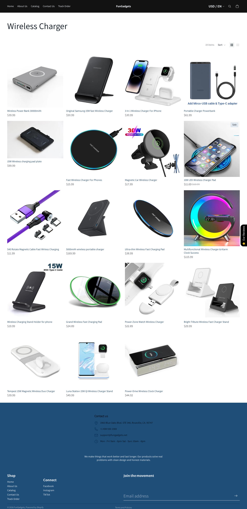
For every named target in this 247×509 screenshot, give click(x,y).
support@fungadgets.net (113, 435)
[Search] (230, 6)
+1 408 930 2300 (108, 428)
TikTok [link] (46, 494)
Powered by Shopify (35, 507)
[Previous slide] (12, 80)
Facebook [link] (48, 486)
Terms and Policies (123, 507)
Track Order (13, 499)
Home (10, 481)
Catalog (11, 490)
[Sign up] (236, 496)
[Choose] (57, 102)
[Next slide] (57, 80)
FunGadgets (19, 507)
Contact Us (13, 494)
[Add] (116, 240)
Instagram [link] (48, 490)
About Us (12, 486)
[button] (222, 45)
